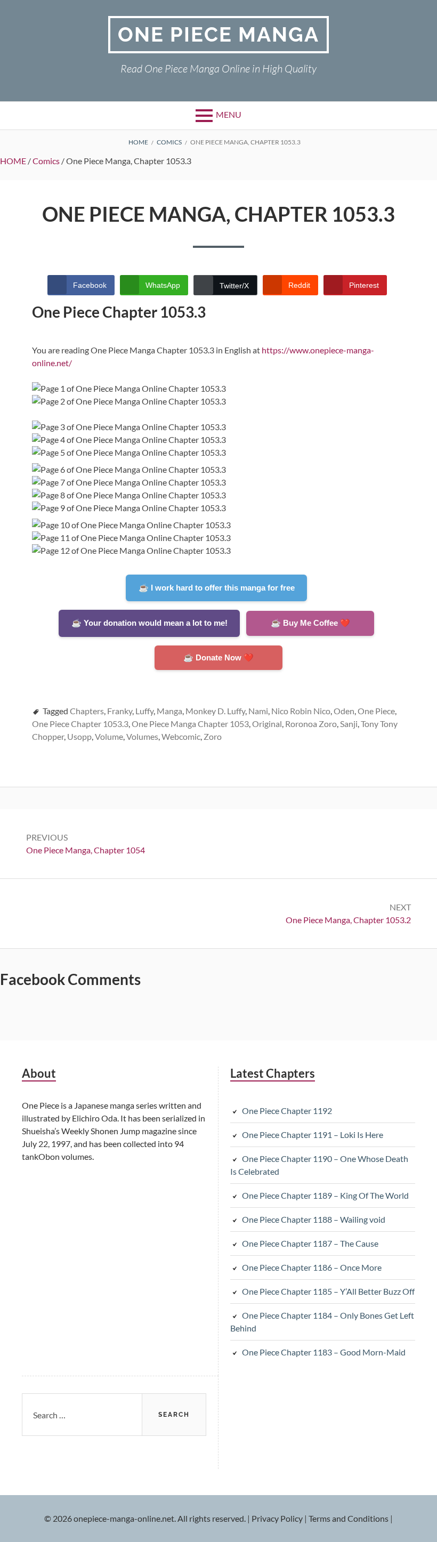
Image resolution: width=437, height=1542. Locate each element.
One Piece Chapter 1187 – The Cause (310, 1243)
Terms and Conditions (349, 1518)
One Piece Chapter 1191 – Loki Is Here (312, 1134)
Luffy (144, 711)
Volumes (142, 736)
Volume (109, 736)
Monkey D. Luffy (215, 711)
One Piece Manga (218, 34)
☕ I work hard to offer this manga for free (217, 587)
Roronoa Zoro (311, 723)
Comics (46, 161)
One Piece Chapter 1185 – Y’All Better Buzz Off (328, 1291)
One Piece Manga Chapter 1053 (190, 723)
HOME (13, 161)
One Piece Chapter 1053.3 (80, 723)
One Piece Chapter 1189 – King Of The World (325, 1195)
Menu (228, 114)
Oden (344, 711)
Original (267, 723)
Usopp (79, 736)
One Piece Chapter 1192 (287, 1110)
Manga (169, 711)
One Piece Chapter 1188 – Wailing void (313, 1219)
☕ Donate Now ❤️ (218, 657)
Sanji (349, 723)
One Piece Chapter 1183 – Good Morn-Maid (324, 1352)
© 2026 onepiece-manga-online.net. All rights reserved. (145, 1518)
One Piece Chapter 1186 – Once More (312, 1267)
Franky (119, 711)
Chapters (87, 711)
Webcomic (180, 736)
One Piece (376, 711)
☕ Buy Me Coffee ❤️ (310, 622)
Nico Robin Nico (300, 711)
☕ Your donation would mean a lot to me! (149, 622)
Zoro (213, 736)
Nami (258, 711)
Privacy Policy (277, 1518)
